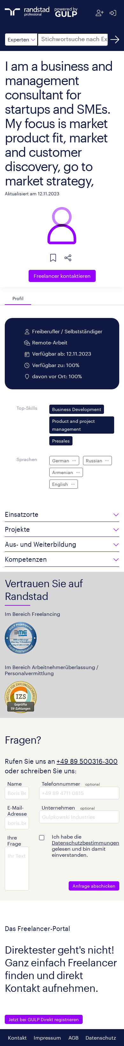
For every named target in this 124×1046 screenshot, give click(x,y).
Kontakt (17, 1038)
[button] (21, 39)
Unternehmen (58, 807)
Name (14, 784)
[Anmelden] (113, 13)
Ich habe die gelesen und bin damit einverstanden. (85, 845)
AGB (73, 1038)
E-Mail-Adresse (17, 810)
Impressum (47, 1038)
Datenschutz (101, 1038)
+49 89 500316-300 (87, 761)
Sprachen (27, 459)
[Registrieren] (100, 13)
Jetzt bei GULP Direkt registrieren (44, 1019)
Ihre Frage (14, 840)
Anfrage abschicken (93, 886)
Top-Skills (27, 408)
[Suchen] (114, 39)
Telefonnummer (61, 784)
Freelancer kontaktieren (62, 276)
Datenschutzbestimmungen (85, 843)
